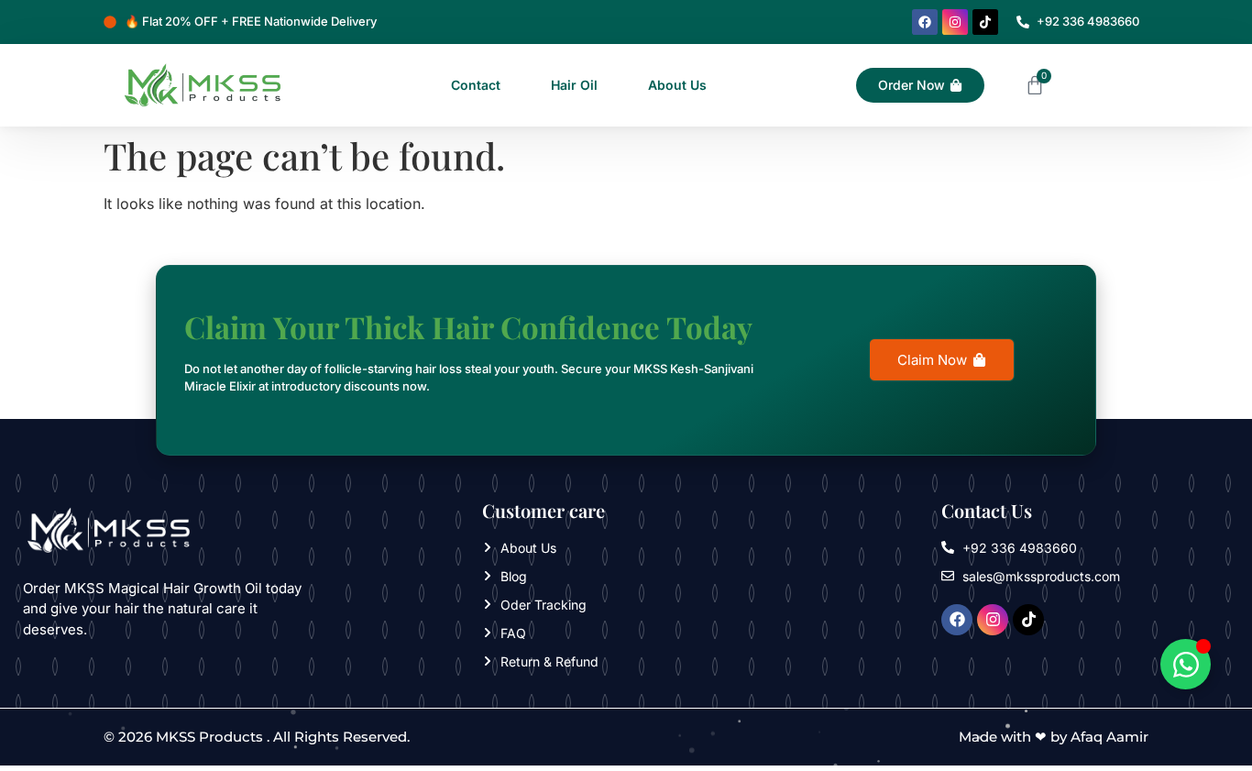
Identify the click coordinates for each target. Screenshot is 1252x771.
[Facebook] (925, 22)
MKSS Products (209, 736)
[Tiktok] (985, 22)
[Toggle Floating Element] (1185, 664)
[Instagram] (955, 22)
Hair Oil (574, 85)
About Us (677, 85)
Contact (475, 85)
